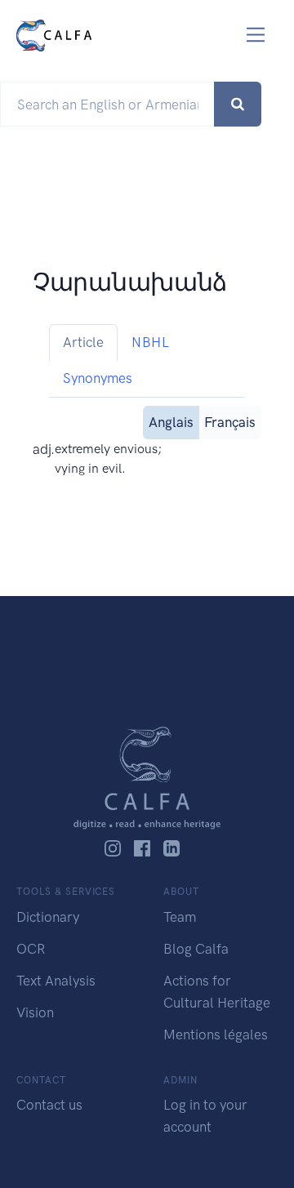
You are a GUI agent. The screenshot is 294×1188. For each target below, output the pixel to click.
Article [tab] (83, 342)
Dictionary (47, 917)
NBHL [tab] (150, 342)
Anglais (171, 422)
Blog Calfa (196, 949)
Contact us (49, 1105)
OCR (30, 949)
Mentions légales (215, 1034)
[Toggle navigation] (256, 35)
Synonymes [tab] (97, 378)
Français (230, 422)
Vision (35, 1012)
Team (179, 917)
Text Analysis (56, 980)
